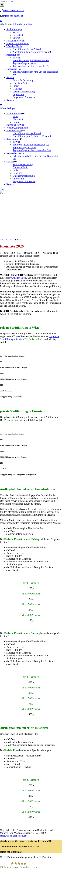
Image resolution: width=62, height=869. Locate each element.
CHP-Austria (6, 239)
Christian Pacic (18, 277)
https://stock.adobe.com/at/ (13, 835)
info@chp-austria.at (13, 15)
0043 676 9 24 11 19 (13, 10)
